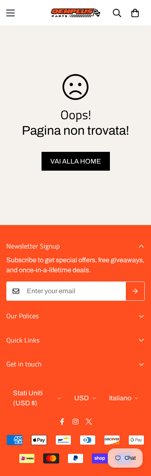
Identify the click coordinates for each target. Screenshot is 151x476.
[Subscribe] (135, 291)
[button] (135, 13)
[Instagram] (75, 421)
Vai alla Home (75, 161)
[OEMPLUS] (76, 13)
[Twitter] (89, 421)
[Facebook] (62, 421)
